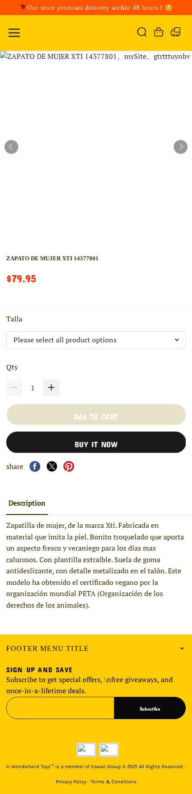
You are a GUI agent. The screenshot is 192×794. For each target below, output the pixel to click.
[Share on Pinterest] (68, 466)
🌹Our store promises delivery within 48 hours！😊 (96, 7)
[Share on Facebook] (34, 466)
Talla (15, 319)
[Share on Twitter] (51, 466)
